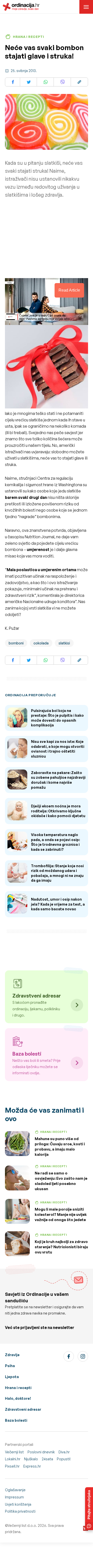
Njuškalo (31, 1459)
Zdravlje (12, 1355)
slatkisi (64, 643)
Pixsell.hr (12, 1466)
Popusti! (64, 1459)
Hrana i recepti (18, 1388)
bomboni (16, 643)
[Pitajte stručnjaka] (89, 1508)
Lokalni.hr (12, 1459)
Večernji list (14, 1452)
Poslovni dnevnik (41, 1452)
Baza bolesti (16, 1420)
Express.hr (32, 1466)
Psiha (10, 1366)
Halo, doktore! (18, 1398)
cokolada (41, 643)
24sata (47, 1459)
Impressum (14, 1497)
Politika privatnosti (20, 1511)
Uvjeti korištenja (18, 1504)
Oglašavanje (15, 1490)
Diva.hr (64, 1452)
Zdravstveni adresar (23, 1409)
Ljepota (12, 1377)
